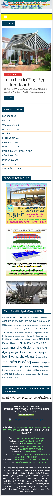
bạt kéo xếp (43, 317)
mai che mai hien (22, 333)
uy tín (40, 373)
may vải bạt (35, 339)
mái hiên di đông (16, 362)
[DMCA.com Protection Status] (26, 414)
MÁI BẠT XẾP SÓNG (11, 147)
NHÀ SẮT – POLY (10, 164)
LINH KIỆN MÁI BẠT (11, 138)
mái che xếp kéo (43, 357)
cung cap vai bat (20, 325)
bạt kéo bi (36, 317)
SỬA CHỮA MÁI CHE (11, 168)
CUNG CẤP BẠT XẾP (11, 129)
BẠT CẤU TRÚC (9, 116)
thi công (9, 373)
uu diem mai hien (31, 374)
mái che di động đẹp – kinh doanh (25, 82)
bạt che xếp (28, 317)
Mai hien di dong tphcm (12, 339)
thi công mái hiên (19, 374)
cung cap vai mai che (34, 325)
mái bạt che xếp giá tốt (35, 342)
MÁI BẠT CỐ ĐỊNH (10, 142)
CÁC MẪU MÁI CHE (10, 125)
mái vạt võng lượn (19, 370)
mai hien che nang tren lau (20, 336)
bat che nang (18, 317)
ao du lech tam (7, 317)
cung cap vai (10, 325)
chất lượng (8, 321)
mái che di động (22, 347)
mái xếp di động (32, 370)
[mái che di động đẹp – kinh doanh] (26, 30)
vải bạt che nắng (14, 377)
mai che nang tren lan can (36, 333)
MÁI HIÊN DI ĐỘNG (13, 75)
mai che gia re (11, 333)
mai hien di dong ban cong (38, 336)
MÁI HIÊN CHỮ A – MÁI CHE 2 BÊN (17, 151)
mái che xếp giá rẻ (26, 356)
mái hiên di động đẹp (15, 367)
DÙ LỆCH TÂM (8, 133)
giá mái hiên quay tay (18, 329)
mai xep (26, 339)
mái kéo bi (9, 370)
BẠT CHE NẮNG (9, 120)
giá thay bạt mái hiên (32, 329)
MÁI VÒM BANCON (10, 160)
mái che (5, 348)
